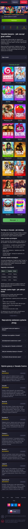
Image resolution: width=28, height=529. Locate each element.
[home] (4, 2)
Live (7, 497)
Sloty (3, 497)
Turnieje (17, 497)
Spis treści (23, 497)
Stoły (12, 497)
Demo (8, 75)
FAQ (14, 500)
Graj (8, 72)
